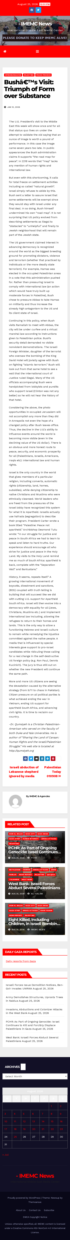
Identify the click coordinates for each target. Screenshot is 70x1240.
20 (33, 1129)
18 (15, 1129)
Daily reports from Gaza (21, 961)
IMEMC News (37, 929)
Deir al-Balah (16, 834)
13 (33, 1121)
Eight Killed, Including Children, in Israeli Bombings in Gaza (35, 923)
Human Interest (31, 839)
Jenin (53, 870)
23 (61, 1129)
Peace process (43, 75)
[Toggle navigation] (37, 51)
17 (5, 1129)
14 (43, 1121)
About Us (21, 1210)
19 (24, 1129)
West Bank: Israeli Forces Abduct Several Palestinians (34, 885)
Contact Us (35, 1210)
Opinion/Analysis (13, 75)
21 (43, 1129)
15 (52, 1121)
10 (5, 1121)
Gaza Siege (42, 834)
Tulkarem (14, 879)
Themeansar (34, 1202)
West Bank (27, 879)
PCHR (33, 858)
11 (15, 1121)
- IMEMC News (35, 24)
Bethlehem (14, 870)
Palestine (29, 75)
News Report (25, 874)
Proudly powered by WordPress (24, 1198)
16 (61, 1121)
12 (24, 1121)
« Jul (5, 1154)
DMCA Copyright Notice (35, 1217)
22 (52, 1129)
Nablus (12, 874)
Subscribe (49, 1210)
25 (15, 1136)
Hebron (26, 870)
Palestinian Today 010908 (52, 771)
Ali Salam (36, 894)
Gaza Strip (14, 839)
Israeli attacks (48, 839)
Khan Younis (46, 910)
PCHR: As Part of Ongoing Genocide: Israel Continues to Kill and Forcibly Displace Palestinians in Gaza (32, 1025)
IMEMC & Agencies (39, 796)
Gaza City (30, 834)
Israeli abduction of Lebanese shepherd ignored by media (24, 771)
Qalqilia (51, 874)
